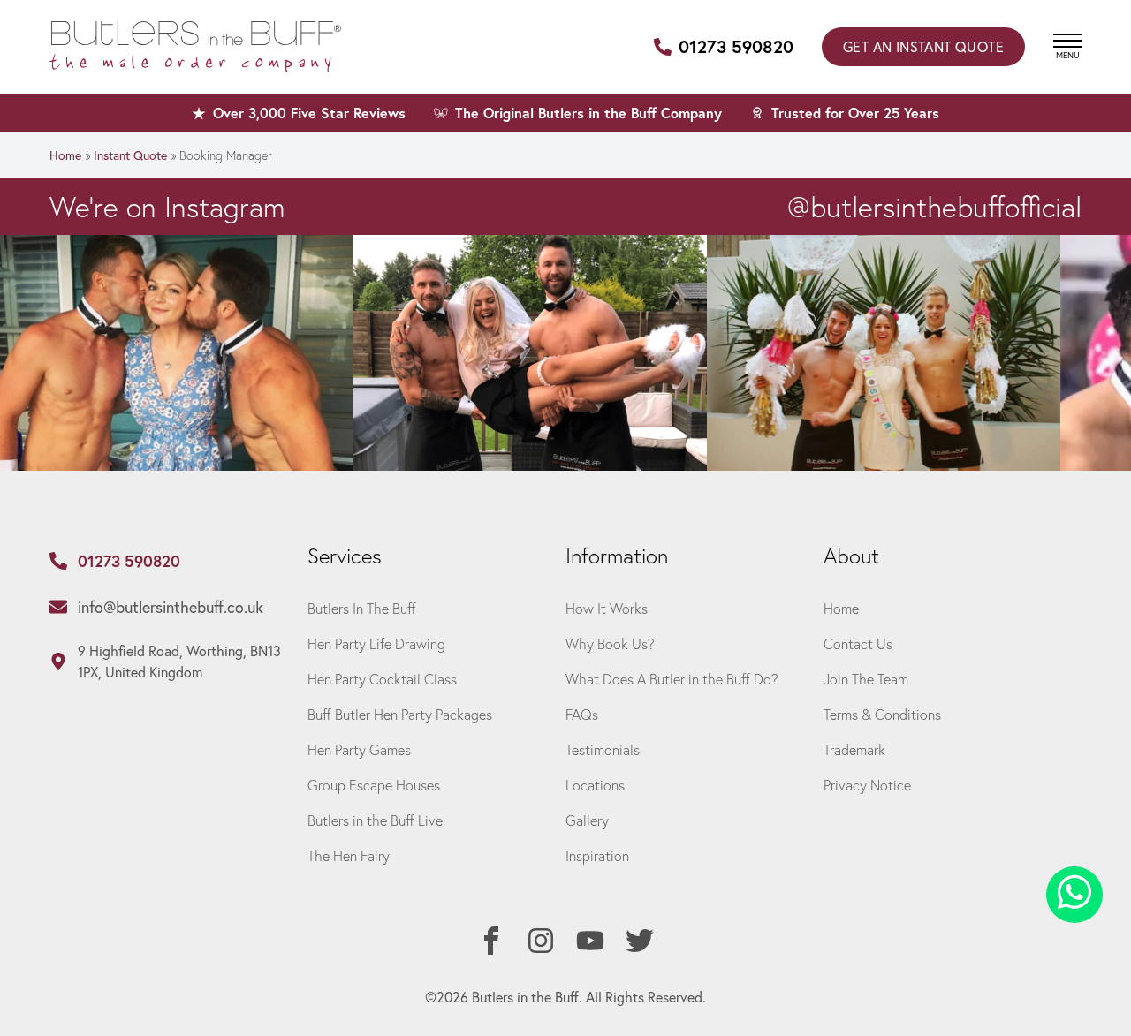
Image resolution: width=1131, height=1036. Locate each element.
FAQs (582, 714)
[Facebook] (491, 940)
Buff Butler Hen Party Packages (399, 714)
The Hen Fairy (348, 855)
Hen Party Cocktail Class (382, 678)
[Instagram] (540, 940)
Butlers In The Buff (361, 608)
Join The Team (866, 678)
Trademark (854, 749)
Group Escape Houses (373, 784)
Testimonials (603, 749)
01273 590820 (736, 46)
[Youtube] (590, 940)
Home (65, 155)
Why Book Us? (610, 643)
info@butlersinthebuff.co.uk (170, 606)
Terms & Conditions (882, 714)
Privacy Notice (867, 784)
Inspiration (597, 855)
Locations (595, 784)
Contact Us (858, 643)
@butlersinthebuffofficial (934, 206)
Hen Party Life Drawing (376, 643)
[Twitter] (639, 940)
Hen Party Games (359, 749)
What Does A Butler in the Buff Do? (672, 678)
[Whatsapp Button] (1074, 895)
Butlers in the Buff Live (375, 820)
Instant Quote (923, 46)
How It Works (607, 608)
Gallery (587, 820)
